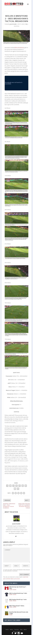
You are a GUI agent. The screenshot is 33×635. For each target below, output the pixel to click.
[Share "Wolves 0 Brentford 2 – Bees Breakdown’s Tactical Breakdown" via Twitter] (10, 485)
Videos (11, 629)
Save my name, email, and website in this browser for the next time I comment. (16, 570)
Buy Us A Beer (16, 631)
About (25, 629)
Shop (21, 629)
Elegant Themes (13, 627)
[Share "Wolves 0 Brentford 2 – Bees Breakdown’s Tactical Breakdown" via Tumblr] (16, 485)
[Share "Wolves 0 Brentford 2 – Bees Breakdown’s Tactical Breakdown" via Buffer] (25, 485)
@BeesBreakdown (19, 47)
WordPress (27, 627)
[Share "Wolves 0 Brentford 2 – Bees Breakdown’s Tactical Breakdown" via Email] (14, 488)
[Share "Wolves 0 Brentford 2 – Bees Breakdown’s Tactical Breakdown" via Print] (18, 488)
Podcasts (16, 629)
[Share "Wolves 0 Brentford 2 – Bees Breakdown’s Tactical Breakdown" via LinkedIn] (22, 485)
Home (7, 629)
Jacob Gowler (13, 24)
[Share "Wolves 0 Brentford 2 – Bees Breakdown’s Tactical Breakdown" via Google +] (13, 485)
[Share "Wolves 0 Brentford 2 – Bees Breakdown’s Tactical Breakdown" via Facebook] (7, 485)
